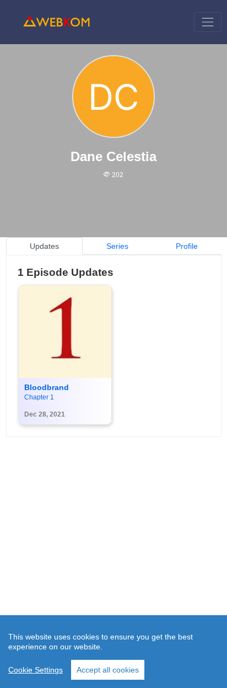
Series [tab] (117, 246)
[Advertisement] (113, 550)
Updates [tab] (44, 246)
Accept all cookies (108, 669)
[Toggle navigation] (207, 21)
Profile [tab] (187, 246)
